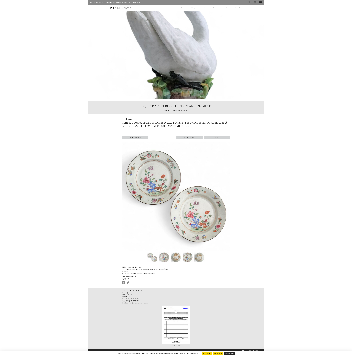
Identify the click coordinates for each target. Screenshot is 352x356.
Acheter (205, 8)
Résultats (226, 8)
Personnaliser (229, 353)
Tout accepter (207, 353)
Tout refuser (218, 353)
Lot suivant (216, 137)
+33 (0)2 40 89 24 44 (132, 299)
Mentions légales (253, 350)
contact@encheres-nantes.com (137, 303)
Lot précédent (191, 137)
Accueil (183, 8)
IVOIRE (120, 8)
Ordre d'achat (176, 345)
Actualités (238, 8)
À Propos (194, 8)
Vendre (215, 8)
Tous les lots (136, 137)
